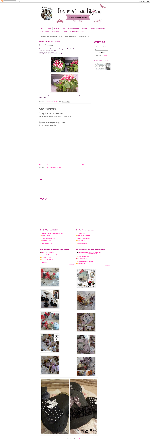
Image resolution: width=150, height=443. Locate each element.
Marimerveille (81, 233)
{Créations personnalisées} (97, 28)
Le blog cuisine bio (82, 258)
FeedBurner (105, 55)
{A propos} (42, 28)
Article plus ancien (85, 164)
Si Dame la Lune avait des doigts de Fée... (52, 233)
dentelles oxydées (82, 243)
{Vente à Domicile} (73, 28)
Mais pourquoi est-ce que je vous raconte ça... (89, 253)
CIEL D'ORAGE (82, 240)
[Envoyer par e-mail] (63, 102)
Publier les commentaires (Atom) (53, 167)
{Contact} (64, 31)
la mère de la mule (46, 240)
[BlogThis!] (64, 102)
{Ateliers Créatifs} (44, 31)
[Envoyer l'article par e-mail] (60, 101)
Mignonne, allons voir (47, 243)
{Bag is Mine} (55, 31)
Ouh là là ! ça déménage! (84, 238)
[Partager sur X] (66, 102)
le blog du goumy (46, 235)
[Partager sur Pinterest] (69, 102)
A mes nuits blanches (83, 256)
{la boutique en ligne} (60, 28)
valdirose (44, 262)
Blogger (81, 439)
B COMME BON (82, 263)
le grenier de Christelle (47, 259)
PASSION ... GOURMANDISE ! (85, 261)
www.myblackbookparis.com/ (49, 254)
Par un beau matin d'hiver (48, 238)
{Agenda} (84, 28)
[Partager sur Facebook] (68, 102)
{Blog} (49, 28)
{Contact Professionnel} (77, 31)
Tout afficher (71, 245)
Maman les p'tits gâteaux (48, 252)
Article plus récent (43, 164)
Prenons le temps (46, 257)
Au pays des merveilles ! (84, 235)
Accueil (64, 164)
